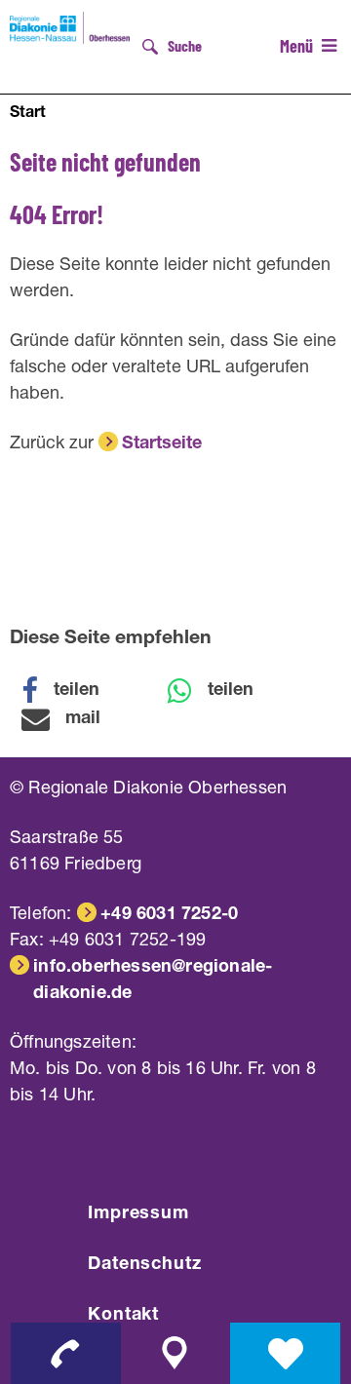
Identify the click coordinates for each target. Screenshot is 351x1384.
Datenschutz (145, 1265)
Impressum (138, 1214)
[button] (73, 691)
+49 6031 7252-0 (169, 915)
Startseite (162, 444)
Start (28, 114)
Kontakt (123, 1316)
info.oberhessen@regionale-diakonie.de (152, 981)
